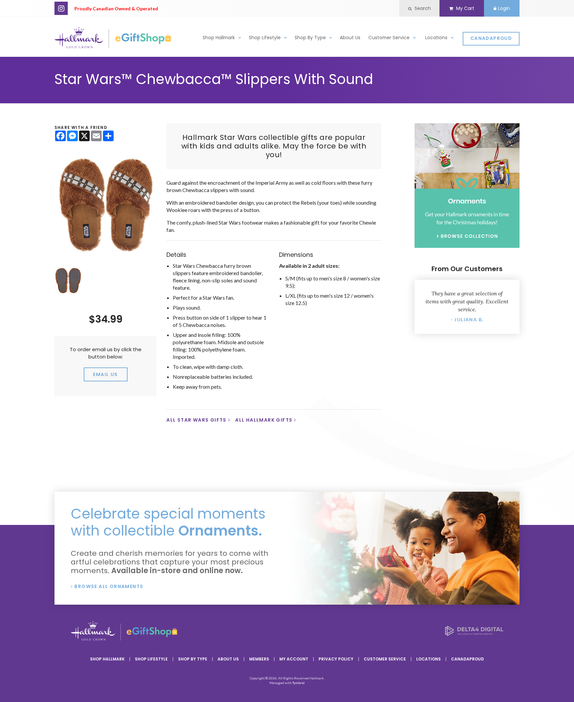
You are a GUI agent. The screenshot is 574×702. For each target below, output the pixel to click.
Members (259, 659)
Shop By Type (310, 38)
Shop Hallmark (219, 38)
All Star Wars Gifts (196, 420)
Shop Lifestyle (265, 38)
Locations (436, 38)
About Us (350, 38)
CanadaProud (491, 38)
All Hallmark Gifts (263, 420)
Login (504, 8)
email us (105, 374)
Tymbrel (298, 683)
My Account (293, 659)
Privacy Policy (336, 659)
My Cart (464, 8)
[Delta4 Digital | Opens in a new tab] (474, 634)
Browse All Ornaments (108, 586)
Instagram (61, 8)
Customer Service (389, 38)
